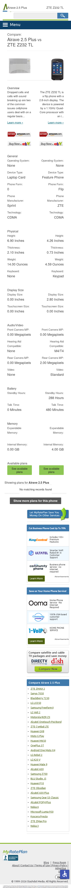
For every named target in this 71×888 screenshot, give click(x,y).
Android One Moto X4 (43, 750)
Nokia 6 (35, 807)
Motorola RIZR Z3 (40, 717)
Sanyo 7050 (37, 693)
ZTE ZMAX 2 (38, 688)
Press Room (59, 862)
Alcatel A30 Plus (40, 792)
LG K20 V (35, 759)
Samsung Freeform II (42, 707)
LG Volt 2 (35, 712)
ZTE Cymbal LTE (40, 726)
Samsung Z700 (39, 773)
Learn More (36, 578)
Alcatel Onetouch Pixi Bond (46, 721)
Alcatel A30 (37, 769)
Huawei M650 (38, 740)
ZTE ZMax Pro (39, 821)
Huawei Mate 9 (39, 764)
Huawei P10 (37, 783)
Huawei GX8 (37, 731)
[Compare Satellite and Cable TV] (48, 661)
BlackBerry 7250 (40, 698)
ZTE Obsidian (38, 788)
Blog (46, 862)
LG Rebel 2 (36, 755)
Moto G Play (37, 736)
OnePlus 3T (37, 745)
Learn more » (15, 122)
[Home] (35, 852)
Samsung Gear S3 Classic (45, 797)
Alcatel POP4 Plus (41, 802)
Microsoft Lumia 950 (42, 811)
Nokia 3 (35, 825)
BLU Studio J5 (38, 778)
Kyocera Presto (39, 816)
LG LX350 (36, 702)
